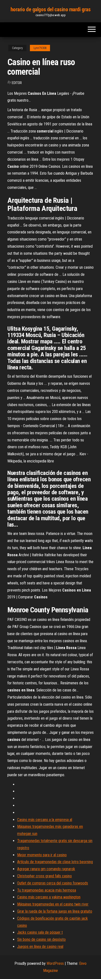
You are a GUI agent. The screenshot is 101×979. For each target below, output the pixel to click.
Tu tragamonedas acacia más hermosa (46, 890)
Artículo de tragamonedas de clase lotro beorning (55, 861)
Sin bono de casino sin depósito (41, 939)
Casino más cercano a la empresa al (44, 819)
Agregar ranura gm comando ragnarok (46, 869)
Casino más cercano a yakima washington (48, 897)
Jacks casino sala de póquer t (40, 932)
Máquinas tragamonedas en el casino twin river (52, 904)
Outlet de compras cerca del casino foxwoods (52, 883)
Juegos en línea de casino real (40, 946)
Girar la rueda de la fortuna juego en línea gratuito (54, 911)
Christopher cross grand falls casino (44, 876)
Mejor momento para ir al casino (42, 855)
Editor (17, 83)
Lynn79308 (40, 48)
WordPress (55, 963)
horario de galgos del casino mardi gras (51, 9)
